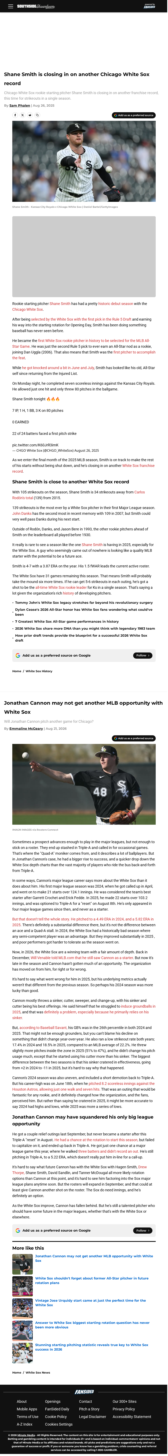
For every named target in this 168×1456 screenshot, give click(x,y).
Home (16, 671)
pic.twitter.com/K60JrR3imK (35, 445)
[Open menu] (10, 6)
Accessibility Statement (132, 1416)
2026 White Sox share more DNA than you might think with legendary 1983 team (85, 628)
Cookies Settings (59, 1424)
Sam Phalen (19, 105)
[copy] (37, 115)
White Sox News (38, 1372)
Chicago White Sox (27, 309)
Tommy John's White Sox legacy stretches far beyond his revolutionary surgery (84, 603)
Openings (52, 1401)
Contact (85, 1401)
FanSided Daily (57, 1409)
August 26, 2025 (86, 450)
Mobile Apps (27, 1409)
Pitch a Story (89, 1409)
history (68, 593)
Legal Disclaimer (92, 1416)
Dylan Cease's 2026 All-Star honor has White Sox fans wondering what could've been (83, 612)
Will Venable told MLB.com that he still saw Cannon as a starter (82, 958)
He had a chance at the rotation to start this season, (96, 1140)
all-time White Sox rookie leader (61, 587)
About (22, 1401)
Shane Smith (59, 303)
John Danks (22, 513)
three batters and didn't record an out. (108, 1151)
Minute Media (26, 1435)
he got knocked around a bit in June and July (58, 368)
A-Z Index (24, 1424)
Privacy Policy (124, 1409)
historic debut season (115, 303)
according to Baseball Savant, (43, 1027)
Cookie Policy (56, 1416)
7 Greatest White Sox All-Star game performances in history (67, 622)
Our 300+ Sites (124, 1401)
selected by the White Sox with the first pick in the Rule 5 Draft (81, 319)
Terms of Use (28, 1416)
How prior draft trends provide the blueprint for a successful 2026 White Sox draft (81, 638)
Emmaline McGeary (26, 729)
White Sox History (39, 671)
